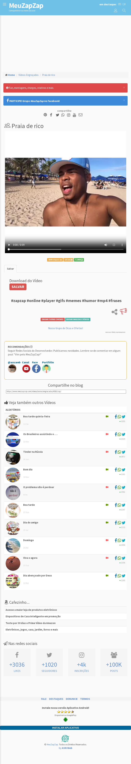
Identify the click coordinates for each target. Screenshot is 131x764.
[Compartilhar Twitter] (58, 115)
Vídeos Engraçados (28, 75)
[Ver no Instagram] (69, 115)
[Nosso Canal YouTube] (75, 115)
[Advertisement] (65, 43)
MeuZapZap (52, 744)
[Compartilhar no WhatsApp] (63, 115)
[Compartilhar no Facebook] (52, 115)
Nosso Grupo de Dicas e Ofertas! (65, 328)
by (65, 748)
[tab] (10, 268)
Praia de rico (48, 75)
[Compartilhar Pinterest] (45, 115)
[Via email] (80, 115)
